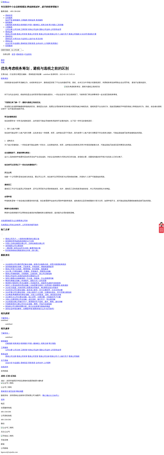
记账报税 (9, 25)
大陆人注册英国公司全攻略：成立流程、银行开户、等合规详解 (30, 299)
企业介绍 (9, 43)
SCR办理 (83, 34)
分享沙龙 (17, 39)
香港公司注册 (11, 34)
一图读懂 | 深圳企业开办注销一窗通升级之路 (22, 248)
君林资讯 (8, 36)
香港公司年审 (22, 34)
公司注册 (9, 29)
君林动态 (9, 39)
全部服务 (8, 18)
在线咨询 (4, 367)
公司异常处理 (55, 29)
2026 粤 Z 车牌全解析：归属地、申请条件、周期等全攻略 (28, 271)
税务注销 (45, 25)
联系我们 (54, 43)
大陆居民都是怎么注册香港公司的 (14, 221)
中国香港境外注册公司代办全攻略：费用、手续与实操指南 (28, 304)
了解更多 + (5, 318)
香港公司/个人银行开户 (59, 34)
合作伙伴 (39, 43)
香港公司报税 (74, 34)
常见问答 (39, 39)
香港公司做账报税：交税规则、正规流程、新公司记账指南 (28, 274)
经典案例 (8, 46)
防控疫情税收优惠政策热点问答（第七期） (22, 250)
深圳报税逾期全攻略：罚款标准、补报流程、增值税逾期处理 (29, 267)
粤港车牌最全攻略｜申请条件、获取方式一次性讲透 (25, 281)
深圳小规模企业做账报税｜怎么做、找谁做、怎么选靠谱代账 (29, 278)
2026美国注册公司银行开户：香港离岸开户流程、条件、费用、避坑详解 (33, 302)
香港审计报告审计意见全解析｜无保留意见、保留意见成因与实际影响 (33, 283)
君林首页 (8, 15)
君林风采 (24, 43)
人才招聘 (47, 43)
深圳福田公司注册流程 (14, 246)
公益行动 (32, 39)
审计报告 (52, 25)
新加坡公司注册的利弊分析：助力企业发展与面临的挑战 (27, 306)
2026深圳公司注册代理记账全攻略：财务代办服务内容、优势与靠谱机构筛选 (35, 264)
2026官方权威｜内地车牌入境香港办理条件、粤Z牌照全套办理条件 (31, 288)
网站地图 (19, 391)
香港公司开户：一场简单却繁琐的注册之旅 (22, 239)
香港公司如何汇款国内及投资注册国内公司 (22, 276)
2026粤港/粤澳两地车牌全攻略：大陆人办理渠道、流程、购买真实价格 (33, 295)
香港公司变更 (33, 34)
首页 (13, 54)
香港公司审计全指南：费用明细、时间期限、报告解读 (26, 269)
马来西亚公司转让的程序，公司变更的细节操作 (19, 225)
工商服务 (24, 20)
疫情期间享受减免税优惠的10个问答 (19, 241)
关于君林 (4, 360)
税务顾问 (24, 25)
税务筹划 (17, 25)
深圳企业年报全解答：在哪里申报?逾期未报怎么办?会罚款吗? (29, 309)
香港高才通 (91, 34)
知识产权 (9, 20)
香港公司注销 (44, 34)
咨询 (2, 399)
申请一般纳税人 (34, 25)
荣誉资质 (32, 43)
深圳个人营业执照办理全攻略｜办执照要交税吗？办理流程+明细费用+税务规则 (36, 285)
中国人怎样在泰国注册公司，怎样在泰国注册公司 (25, 243)
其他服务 (39, 20)
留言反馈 (12, 391)
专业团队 (17, 43)
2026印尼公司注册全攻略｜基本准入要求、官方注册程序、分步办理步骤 (33, 290)
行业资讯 (24, 39)
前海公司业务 (33, 29)
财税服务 (17, 20)
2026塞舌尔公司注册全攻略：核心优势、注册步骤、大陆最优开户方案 (33, 297)
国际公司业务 (44, 29)
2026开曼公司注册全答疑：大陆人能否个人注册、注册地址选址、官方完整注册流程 (38, 292)
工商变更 (24, 29)
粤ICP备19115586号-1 (50, 395)
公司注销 (17, 29)
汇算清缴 (59, 25)
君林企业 (8, 41)
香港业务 (32, 20)
